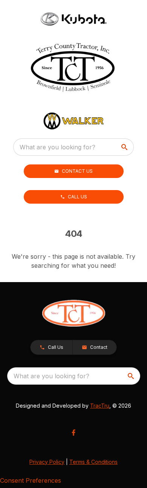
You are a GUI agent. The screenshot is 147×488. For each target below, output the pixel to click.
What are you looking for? (57, 147)
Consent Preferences (30, 480)
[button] (74, 171)
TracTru (99, 405)
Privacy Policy (46, 462)
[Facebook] (73, 432)
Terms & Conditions (93, 462)
